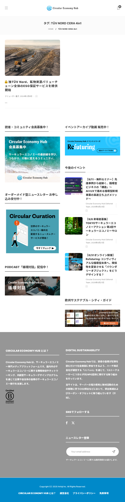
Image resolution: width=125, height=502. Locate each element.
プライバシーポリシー (84, 493)
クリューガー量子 (12, 96)
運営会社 (64, 493)
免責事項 (104, 493)
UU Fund (88, 370)
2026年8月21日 (97, 243)
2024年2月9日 (26, 96)
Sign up (114, 451)
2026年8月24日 (97, 207)
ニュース (13, 70)
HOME (51, 29)
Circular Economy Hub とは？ (37, 493)
